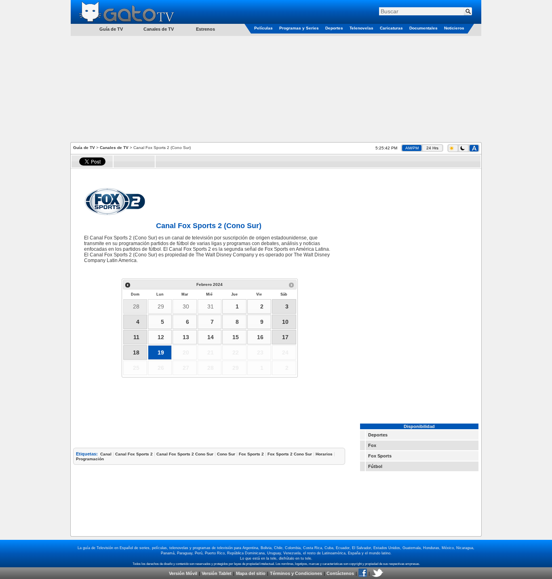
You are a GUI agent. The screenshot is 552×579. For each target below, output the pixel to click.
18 (136, 352)
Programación (90, 459)
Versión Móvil (183, 573)
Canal (106, 454)
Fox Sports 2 (251, 454)
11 (136, 337)
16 (260, 337)
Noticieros (454, 28)
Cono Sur (226, 454)
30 (186, 306)
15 (235, 337)
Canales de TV (158, 29)
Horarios (324, 454)
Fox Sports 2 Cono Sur (290, 454)
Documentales (423, 28)
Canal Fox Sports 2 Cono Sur (184, 454)
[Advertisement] (276, 88)
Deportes (334, 28)
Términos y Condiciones (296, 573)
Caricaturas (391, 28)
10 (285, 322)
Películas (263, 28)
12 (161, 337)
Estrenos (205, 29)
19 (161, 352)
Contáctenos (340, 573)
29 (161, 306)
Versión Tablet (217, 573)
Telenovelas (361, 28)
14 (210, 337)
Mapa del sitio (250, 573)
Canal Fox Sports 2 (134, 454)
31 (210, 306)
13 (186, 337)
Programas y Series (299, 28)
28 (136, 306)
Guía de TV (84, 147)
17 (285, 337)
